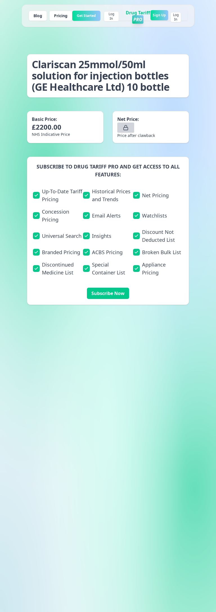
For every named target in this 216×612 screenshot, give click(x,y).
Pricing (61, 15)
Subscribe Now (108, 293)
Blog (37, 15)
